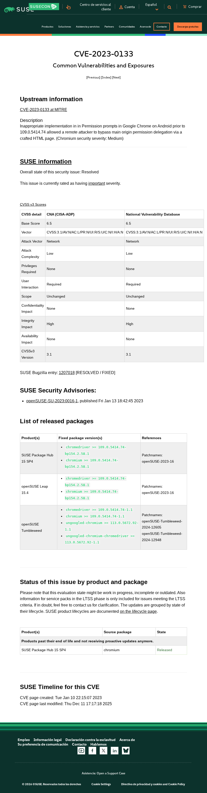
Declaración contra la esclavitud (90, 740)
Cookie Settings (101, 784)
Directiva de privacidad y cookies (141, 784)
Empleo (24, 740)
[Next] (116, 77)
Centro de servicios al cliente (95, 7)
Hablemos (98, 744)
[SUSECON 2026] (44, 6)
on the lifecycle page (138, 611)
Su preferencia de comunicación (43, 744)
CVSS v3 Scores (33, 204)
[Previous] (93, 77)
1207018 (67, 373)
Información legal (48, 740)
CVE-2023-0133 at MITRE (43, 110)
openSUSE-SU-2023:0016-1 (52, 401)
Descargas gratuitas (187, 26)
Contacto (162, 26)
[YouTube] (81, 750)
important (96, 183)
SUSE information (46, 161)
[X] (103, 750)
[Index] (106, 77)
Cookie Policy (176, 784)
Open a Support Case (111, 773)
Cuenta (129, 7)
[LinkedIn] (114, 750)
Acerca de (127, 740)
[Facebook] (92, 750)
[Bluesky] (126, 750)
